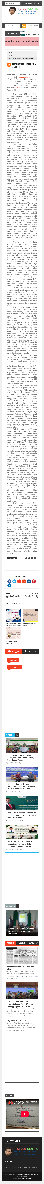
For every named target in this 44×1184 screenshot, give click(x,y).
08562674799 (11, 1167)
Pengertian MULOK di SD (16, 1021)
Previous (8, 924)
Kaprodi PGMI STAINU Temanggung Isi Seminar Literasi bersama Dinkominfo (21, 931)
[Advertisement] (22, 878)
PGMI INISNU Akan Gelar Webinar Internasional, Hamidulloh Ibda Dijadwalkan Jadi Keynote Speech (19, 844)
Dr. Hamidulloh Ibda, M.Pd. (29, 1175)
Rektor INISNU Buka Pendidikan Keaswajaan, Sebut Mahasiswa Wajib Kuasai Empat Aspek (21, 757)
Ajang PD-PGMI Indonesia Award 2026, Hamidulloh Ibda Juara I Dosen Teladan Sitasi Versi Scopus (21, 815)
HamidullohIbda (24, 77)
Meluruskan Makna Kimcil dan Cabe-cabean (20, 967)
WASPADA (19, 88)
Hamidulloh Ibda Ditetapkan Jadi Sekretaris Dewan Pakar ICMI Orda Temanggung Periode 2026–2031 (19, 1004)
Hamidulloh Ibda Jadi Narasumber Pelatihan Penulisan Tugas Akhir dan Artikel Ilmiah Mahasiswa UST (20, 786)
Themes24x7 (26, 1178)
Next (36, 924)
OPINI (11, 55)
